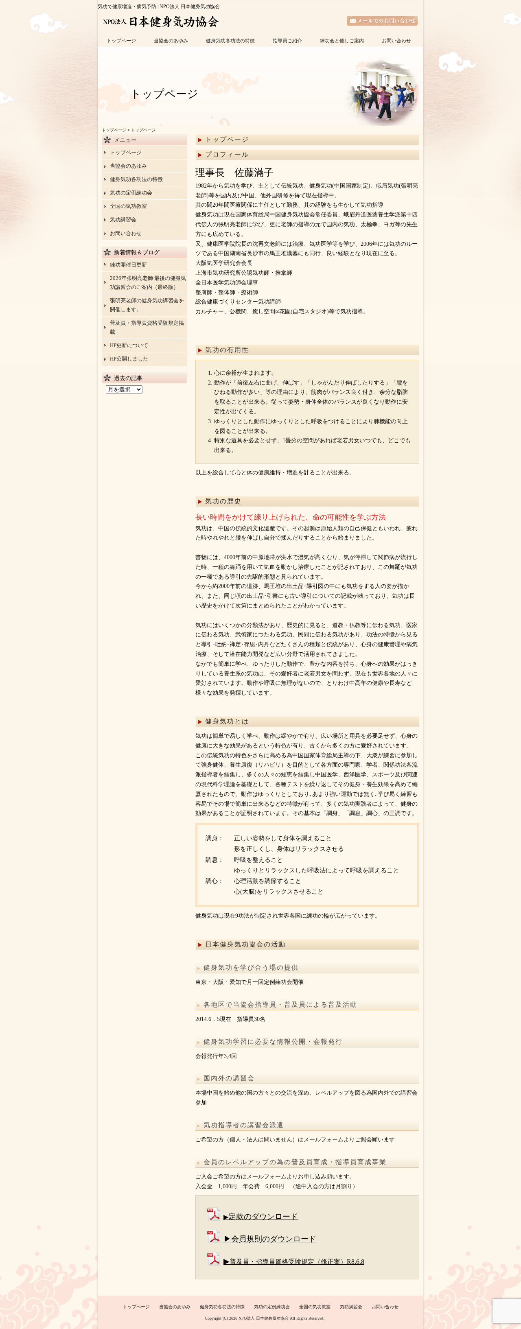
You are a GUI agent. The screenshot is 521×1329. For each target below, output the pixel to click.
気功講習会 (123, 219)
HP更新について (129, 345)
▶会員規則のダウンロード (269, 1239)
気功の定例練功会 (131, 193)
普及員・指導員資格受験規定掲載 (147, 327)
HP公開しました (129, 359)
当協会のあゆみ (171, 41)
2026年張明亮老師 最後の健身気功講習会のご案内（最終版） (148, 282)
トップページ (121, 41)
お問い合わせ (396, 41)
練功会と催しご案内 (342, 41)
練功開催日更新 (128, 265)
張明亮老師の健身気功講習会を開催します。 (147, 305)
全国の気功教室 (128, 206)
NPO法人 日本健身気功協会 (264, 1318)
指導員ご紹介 (287, 41)
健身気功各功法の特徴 (230, 41)
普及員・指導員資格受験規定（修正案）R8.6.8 (297, 1261)
